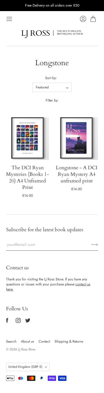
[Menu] (9, 19)
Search (11, 341)
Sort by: (51, 78)
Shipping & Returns (69, 341)
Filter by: (52, 100)
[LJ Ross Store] (52, 34)
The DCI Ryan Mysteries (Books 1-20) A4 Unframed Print (27, 177)
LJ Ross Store (26, 349)
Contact (44, 341)
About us (27, 341)
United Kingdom (25, 366)
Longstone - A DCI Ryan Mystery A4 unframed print (76, 174)
